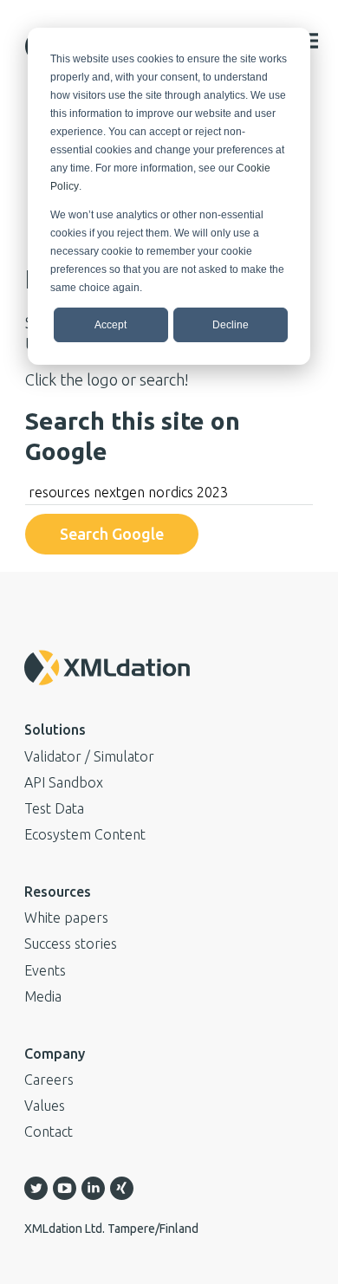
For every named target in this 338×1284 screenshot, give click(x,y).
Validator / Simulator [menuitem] (89, 756)
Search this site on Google (132, 435)
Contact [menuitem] (48, 1131)
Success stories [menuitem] (70, 943)
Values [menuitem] (44, 1105)
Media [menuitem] (43, 996)
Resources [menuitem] (57, 891)
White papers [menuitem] (66, 917)
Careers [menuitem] (49, 1079)
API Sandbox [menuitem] (63, 782)
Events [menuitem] (45, 970)
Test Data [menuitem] (54, 808)
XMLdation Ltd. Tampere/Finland (111, 1228)
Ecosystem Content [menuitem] (85, 834)
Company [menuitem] (54, 1053)
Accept (110, 325)
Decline (230, 325)
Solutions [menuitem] (55, 729)
